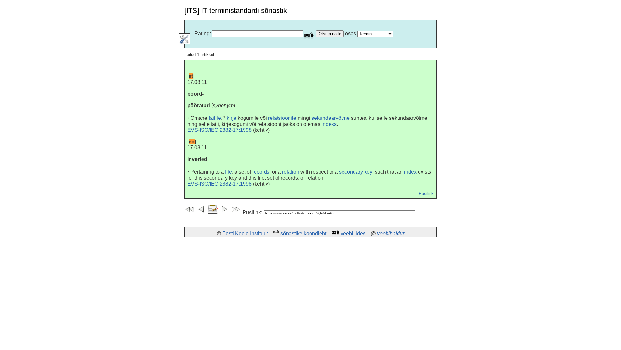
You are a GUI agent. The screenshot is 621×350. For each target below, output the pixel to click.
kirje (231, 118)
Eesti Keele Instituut (245, 233)
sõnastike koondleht (303, 233)
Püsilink (426, 193)
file (228, 172)
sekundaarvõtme (330, 118)
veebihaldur (390, 233)
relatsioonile (282, 118)
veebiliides (353, 233)
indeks (329, 124)
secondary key (355, 172)
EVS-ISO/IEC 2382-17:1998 (219, 130)
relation (290, 172)
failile (215, 118)
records (260, 172)
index (410, 172)
